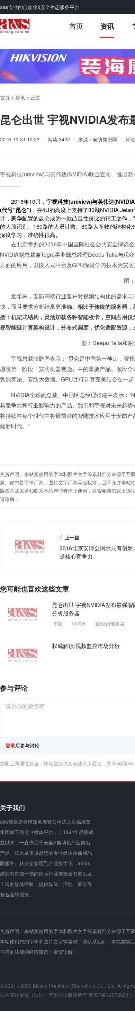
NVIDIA (79, 623)
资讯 (107, 26)
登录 (10, 745)
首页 (76, 26)
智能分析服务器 (109, 623)
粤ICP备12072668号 (111, 994)
